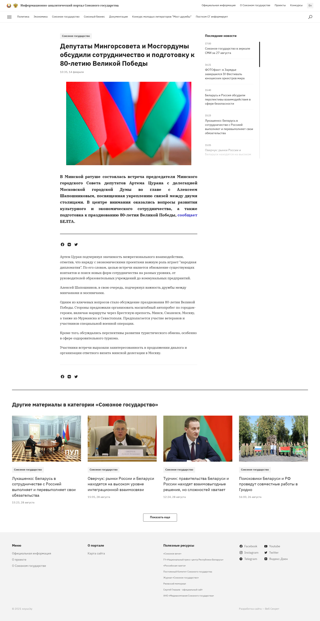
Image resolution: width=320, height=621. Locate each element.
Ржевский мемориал (174, 583)
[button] (62, 244)
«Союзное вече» (172, 553)
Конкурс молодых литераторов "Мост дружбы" (162, 16)
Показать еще (160, 517)
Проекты (280, 5)
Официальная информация (219, 5)
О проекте (19, 559)
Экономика (41, 16)
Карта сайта (96, 553)
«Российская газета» (174, 565)
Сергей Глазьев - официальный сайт (183, 589)
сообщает (187, 215)
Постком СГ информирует (212, 16)
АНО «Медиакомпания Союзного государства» (188, 595)
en (310, 5)
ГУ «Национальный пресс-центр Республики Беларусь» (193, 559)
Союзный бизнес (94, 16)
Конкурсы (296, 5)
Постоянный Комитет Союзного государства (187, 571)
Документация (118, 16)
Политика (23, 16)
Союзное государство (66, 16)
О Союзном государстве (255, 5)
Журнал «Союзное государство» (181, 577)
